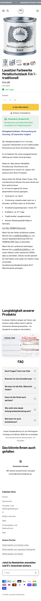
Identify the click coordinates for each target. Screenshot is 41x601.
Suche (5, 497)
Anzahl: (5, 95)
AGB (4, 520)
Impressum (7, 501)
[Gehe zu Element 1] (5, 62)
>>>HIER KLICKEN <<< (21, 235)
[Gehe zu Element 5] (33, 63)
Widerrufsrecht (9, 516)
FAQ (3, 532)
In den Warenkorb (20, 107)
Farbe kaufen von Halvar (12, 554)
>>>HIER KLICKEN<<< (21, 249)
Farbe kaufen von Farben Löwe (15, 545)
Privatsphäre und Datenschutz (9, 526)
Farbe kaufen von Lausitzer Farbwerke (18, 549)
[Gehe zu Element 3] (19, 62)
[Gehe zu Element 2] (12, 62)
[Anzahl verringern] (5, 100)
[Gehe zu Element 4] (26, 64)
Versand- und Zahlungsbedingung (10, 508)
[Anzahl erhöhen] (15, 100)
